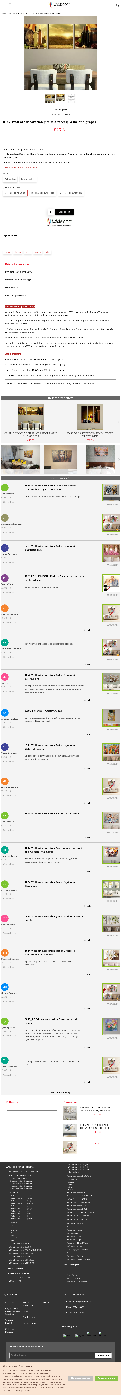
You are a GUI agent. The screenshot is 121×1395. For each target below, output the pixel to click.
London (13, 1228)
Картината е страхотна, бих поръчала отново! (49, 644)
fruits (27, 252)
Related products (15, 295)
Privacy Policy (29, 1323)
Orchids (71, 1182)
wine (48, 252)
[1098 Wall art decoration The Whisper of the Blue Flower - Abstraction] (70, 1130)
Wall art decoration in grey (78, 1165)
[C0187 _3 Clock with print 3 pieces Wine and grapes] (31, 417)
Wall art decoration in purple (21, 1209)
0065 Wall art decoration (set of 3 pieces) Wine (90, 434)
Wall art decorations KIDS (19, 1244)
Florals (70, 1187)
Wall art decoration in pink (20, 1206)
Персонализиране (80, 1378)
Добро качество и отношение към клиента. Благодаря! (53, 496)
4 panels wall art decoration (21, 1186)
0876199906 (78, 1307)
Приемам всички (106, 1378)
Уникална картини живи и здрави (42, 587)
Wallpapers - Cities (74, 1236)
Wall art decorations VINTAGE (21, 1253)
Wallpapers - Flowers (75, 1223)
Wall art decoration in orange (21, 1203)
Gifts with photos (14, 1268)
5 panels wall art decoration (21, 1189)
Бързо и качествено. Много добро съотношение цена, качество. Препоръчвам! (53, 719)
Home (4, 13)
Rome (12, 1235)
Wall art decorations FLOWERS (79, 1176)
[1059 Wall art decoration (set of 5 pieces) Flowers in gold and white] (70, 1113)
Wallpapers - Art (73, 1253)
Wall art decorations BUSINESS (21, 1260)
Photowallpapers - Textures (77, 1250)
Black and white (74, 1172)
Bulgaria (13, 1223)
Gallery (26, 1311)
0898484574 (78, 1313)
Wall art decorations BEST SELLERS (23, 1171)
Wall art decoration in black (78, 1170)
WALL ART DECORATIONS (19, 13)
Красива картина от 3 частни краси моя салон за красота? (50, 963)
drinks (18, 252)
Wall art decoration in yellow (21, 1198)
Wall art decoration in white (21, 1196)
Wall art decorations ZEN (76, 1206)
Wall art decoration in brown (21, 1214)
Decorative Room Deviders (77, 1282)
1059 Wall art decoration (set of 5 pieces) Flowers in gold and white (96, 1109)
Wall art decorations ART (76, 1193)
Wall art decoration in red (20, 1211)
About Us (9, 1302)
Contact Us (46, 1302)
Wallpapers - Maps (74, 1240)
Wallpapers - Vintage (75, 1246)
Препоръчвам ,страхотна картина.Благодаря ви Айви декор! (52, 1063)
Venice (13, 1233)
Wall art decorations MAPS (19, 1257)
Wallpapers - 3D (15, 1281)
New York (14, 1230)
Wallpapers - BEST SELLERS (21, 1278)
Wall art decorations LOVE (77, 1209)
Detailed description (17, 263)
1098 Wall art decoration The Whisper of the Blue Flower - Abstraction (95, 1127)
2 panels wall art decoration (21, 1181)
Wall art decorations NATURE (78, 1202)
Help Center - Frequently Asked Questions (13, 1311)
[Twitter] (72, 1318)
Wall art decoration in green (21, 1219)
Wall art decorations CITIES (77, 1219)
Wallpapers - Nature (74, 1230)
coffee (7, 252)
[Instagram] (78, 1318)
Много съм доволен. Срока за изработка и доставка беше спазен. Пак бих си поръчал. (52, 860)
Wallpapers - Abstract (75, 1227)
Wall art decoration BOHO (77, 1199)
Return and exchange (18, 279)
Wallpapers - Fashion (75, 1256)
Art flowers (72, 1179)
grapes (38, 252)
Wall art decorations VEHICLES (21, 1263)
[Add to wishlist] (116, 204)
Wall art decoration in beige (21, 1201)
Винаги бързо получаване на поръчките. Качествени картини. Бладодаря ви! (52, 757)
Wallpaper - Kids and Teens (77, 1243)
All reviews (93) (60, 1092)
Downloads (11, 287)
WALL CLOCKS (73, 1278)
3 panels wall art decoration (21, 1184)
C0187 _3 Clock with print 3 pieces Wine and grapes (30, 434)
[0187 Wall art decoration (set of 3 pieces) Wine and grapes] (60, 89)
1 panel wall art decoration (20, 1179)
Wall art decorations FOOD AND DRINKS (46, 13)
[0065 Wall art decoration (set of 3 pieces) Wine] (90, 417)
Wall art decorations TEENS (20, 1247)
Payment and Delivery (18, 271)
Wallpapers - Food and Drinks (78, 1259)
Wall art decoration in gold (78, 1167)
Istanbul (13, 1238)
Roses (70, 1184)
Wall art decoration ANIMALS (78, 1215)
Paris (12, 1225)
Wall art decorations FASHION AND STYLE (84, 1212)
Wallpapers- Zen (73, 1233)
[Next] (117, 422)
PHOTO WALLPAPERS (17, 1274)
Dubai (12, 1240)
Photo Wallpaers (73, 1275)
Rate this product (61, 110)
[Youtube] (85, 1318)
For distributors (30, 1317)
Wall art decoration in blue (20, 1216)
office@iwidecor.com (82, 1302)
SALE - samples (71, 1264)
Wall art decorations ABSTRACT (79, 1196)
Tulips (70, 1189)
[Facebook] (65, 1318)
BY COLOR (14, 1193)
